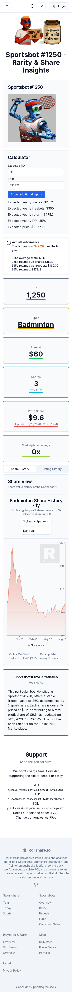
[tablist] (36, 469)
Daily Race (46, 942)
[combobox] (36, 521)
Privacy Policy (12, 970)
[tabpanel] (36, 570)
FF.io (52, 817)
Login (62, 6)
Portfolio (44, 952)
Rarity (42, 908)
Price (11, 178)
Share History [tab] (20, 469)
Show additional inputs (26, 194)
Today (7, 908)
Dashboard (10, 947)
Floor (42, 918)
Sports (7, 913)
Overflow (9, 952)
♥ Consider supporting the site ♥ (36, 987)
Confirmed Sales (49, 924)
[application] (36, 595)
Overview (45, 902)
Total (6, 902)
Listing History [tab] (52, 469)
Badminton (36, 324)
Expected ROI (17, 165)
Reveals (44, 913)
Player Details (47, 947)
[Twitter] (36, 884)
